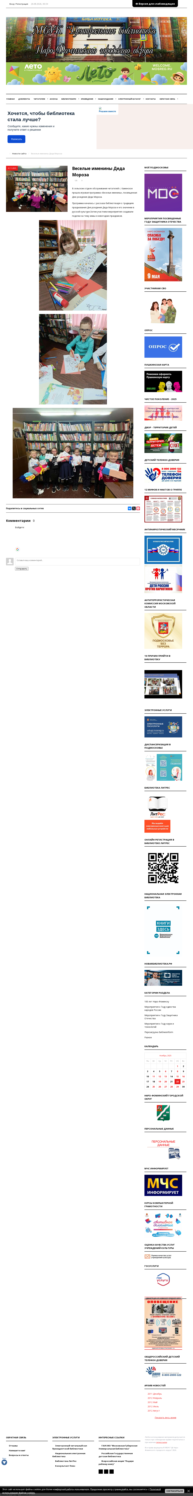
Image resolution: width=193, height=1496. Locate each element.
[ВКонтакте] (129, 508)
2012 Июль (153, 1406)
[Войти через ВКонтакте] (17, 535)
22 (177, 1081)
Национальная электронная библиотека (68, 1455)
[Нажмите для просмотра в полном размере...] (73, 309)
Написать (16, 139)
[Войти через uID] (17, 531)
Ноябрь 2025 (165, 1055)
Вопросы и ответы (18, 1455)
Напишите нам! (16, 1450)
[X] (134, 508)
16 (183, 1076)
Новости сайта (19, 153)
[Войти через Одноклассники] (17, 554)
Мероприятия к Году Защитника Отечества (161, 1017)
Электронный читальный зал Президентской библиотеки (69, 1447)
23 (183, 1081)
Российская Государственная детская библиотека (116, 1455)
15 (177, 1076)
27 (165, 1086)
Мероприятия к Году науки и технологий (159, 1025)
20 (165, 1081)
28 (171, 1086)
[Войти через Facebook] (17, 540)
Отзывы (13, 1445)
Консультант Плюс (65, 1466)
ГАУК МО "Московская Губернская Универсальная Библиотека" (118, 1447)
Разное (148, 1037)
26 (159, 1086)
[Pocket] (138, 508)
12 (159, 1076)
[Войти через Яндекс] (17, 544)
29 (177, 1086)
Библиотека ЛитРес (65, 1461)
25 (153, 1086)
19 (159, 1081)
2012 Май (152, 1402)
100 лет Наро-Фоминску (156, 1001)
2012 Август (154, 1410)
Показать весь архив (165, 1417)
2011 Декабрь (155, 1393)
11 (153, 1076)
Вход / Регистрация (18, 4)
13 (165, 1076)
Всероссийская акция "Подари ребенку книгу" (116, 1462)
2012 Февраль (155, 1398)
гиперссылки (161, 1442)
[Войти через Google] (17, 549)
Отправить (21, 568)
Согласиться (174, 1491)
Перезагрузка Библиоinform (158, 1032)
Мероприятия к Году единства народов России (160, 1008)
